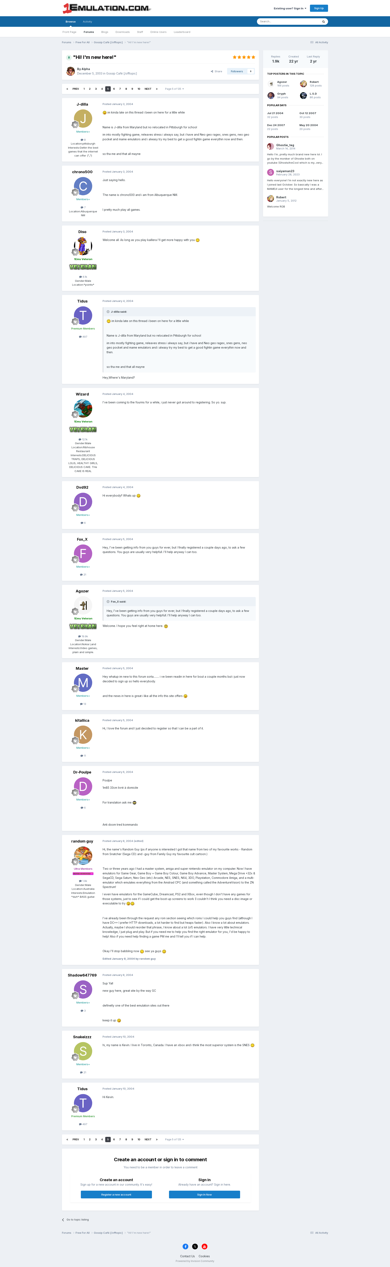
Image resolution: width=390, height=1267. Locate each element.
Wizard (82, 394)
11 (84, 755)
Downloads (123, 31)
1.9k (84, 880)
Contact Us (187, 1256)
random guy (82, 841)
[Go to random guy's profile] (83, 856)
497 (84, 336)
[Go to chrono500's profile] (83, 186)
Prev (76, 88)
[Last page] (157, 89)
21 (84, 574)
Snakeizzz (82, 1037)
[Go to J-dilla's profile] (83, 118)
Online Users (158, 31)
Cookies (204, 1256)
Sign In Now (204, 1194)
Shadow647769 (82, 975)
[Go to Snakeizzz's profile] (83, 1051)
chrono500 (82, 172)
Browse (71, 21)
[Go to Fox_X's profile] (83, 553)
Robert (314, 81)
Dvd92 (82, 487)
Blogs (104, 31)
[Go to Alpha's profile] (70, 71)
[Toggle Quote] (108, 311)
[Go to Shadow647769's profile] (83, 989)
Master (82, 668)
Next (148, 88)
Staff (140, 31)
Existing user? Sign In (289, 8)
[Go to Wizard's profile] (83, 408)
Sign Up (319, 8)
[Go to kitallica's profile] (83, 735)
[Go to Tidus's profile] (83, 315)
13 (84, 703)
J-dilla (82, 104)
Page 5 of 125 (173, 88)
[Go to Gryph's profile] (271, 95)
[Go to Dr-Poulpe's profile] (83, 786)
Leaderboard (182, 31)
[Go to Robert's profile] (303, 83)
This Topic (307, 21)
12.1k (84, 439)
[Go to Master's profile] (83, 683)
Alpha (85, 69)
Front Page (69, 31)
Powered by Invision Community (195, 1261)
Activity (87, 21)
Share (217, 71)
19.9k (84, 636)
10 (139, 88)
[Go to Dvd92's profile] (83, 502)
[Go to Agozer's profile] (83, 605)
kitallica (82, 720)
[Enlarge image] (105, 112)
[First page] (67, 89)
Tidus (82, 301)
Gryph (281, 93)
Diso (82, 232)
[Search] (323, 21)
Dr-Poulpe (82, 772)
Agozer (82, 591)
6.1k (84, 276)
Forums (89, 31)
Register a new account (116, 1194)
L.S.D (313, 93)
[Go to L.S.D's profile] (303, 95)
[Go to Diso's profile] (83, 246)
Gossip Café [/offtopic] (121, 73)
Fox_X (82, 539)
